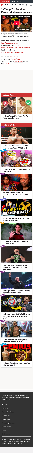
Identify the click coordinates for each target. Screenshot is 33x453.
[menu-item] (6, 5)
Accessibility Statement (8, 423)
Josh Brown (13, 57)
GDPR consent (6, 434)
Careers (4, 430)
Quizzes (19, 1)
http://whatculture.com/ (10, 43)
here (7, 64)
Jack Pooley (18, 61)
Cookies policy (6, 419)
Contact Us (5, 408)
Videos (13, 1)
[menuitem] (5, 1)
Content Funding (6, 426)
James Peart (15, 59)
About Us (4, 404)
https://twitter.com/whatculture (12, 52)
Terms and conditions (8, 412)
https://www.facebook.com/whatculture (15, 48)
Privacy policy (5, 415)
